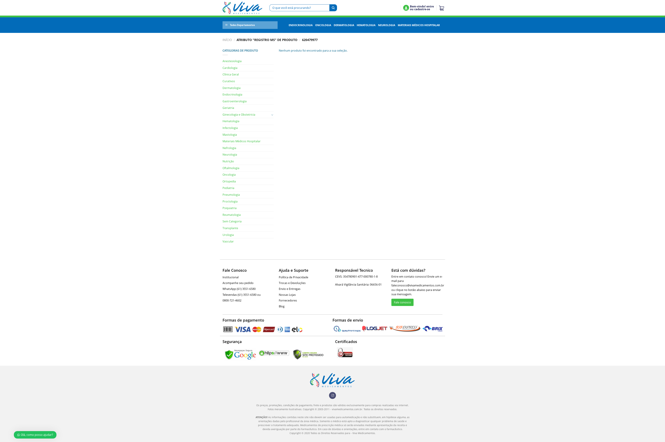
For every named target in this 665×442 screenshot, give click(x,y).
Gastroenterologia (235, 101)
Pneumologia (231, 195)
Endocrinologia (301, 25)
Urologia (228, 235)
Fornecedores (288, 300)
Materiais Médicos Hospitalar (419, 25)
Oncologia (323, 25)
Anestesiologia (232, 61)
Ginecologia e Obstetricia (239, 114)
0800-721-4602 (232, 300)
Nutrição (228, 161)
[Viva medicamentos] (243, 8)
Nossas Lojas (287, 295)
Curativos (229, 81)
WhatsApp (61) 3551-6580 (239, 289)
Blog (282, 306)
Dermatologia (344, 25)
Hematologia (366, 25)
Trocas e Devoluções (292, 283)
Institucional (231, 277)
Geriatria (228, 108)
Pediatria (228, 188)
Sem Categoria (232, 221)
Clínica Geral (231, 74)
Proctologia (230, 201)
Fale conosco (402, 302)
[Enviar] (333, 7)
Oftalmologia (231, 168)
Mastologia (230, 135)
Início (227, 40)
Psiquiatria (230, 208)
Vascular (228, 241)
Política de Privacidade (293, 277)
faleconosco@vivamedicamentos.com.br (417, 285)
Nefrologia (229, 148)
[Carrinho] (440, 8)
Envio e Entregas (289, 289)
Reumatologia (232, 215)
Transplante (230, 228)
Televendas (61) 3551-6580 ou (242, 295)
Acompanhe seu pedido (238, 283)
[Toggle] (272, 115)
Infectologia (230, 128)
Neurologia (386, 25)
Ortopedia (229, 181)
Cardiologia (230, 68)
